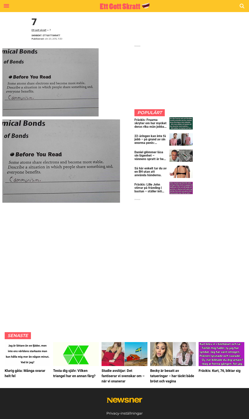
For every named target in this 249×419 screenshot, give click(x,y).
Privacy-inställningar (124, 413)
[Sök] (242, 6)
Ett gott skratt (39, 30)
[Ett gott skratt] (123, 6)
